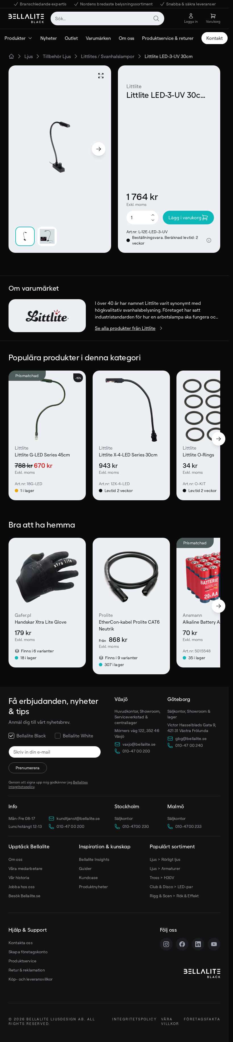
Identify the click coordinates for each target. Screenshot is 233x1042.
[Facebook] (182, 944)
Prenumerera (28, 767)
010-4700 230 (135, 826)
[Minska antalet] (153, 220)
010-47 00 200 (70, 826)
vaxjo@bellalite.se (139, 744)
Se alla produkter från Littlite (125, 328)
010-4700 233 (188, 826)
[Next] (98, 149)
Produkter (15, 38)
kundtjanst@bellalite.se (78, 818)
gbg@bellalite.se (191, 738)
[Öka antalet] (153, 215)
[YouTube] (214, 944)
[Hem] (11, 56)
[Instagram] (166, 944)
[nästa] (218, 439)
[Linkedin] (198, 944)
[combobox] (107, 18)
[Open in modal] (100, 75)
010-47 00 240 (189, 745)
